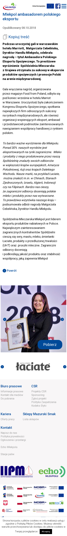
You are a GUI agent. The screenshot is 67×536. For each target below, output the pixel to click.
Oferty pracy (8, 419)
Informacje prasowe (12, 391)
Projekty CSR (38, 391)
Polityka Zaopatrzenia (43, 402)
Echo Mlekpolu (9, 447)
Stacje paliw (7, 454)
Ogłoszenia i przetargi (13, 440)
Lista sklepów (31, 419)
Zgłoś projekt (38, 398)
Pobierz (50, 344)
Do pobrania (7, 398)
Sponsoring (37, 395)
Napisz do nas (9, 432)
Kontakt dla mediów (12, 395)
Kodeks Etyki (38, 405)
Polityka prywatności (12, 436)
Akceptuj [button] (46, 531)
